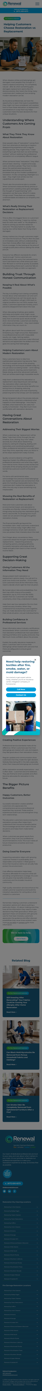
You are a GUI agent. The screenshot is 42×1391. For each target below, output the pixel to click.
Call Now (21, 689)
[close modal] (35, 660)
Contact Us (21, 695)
